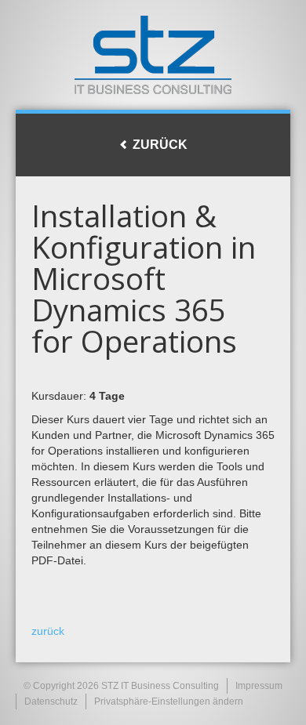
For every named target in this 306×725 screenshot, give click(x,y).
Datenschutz (51, 701)
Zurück (158, 144)
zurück (47, 631)
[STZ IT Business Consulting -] (153, 55)
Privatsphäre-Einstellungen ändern (168, 701)
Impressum (258, 685)
